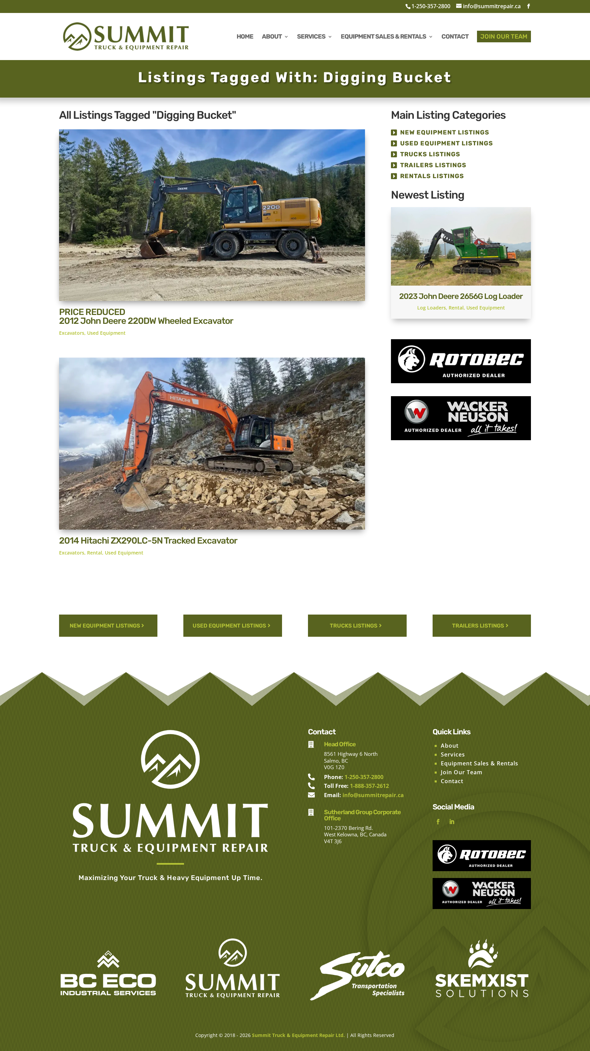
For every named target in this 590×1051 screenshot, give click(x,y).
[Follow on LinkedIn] (451, 821)
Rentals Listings (432, 176)
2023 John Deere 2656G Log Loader (461, 296)
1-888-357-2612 (369, 786)
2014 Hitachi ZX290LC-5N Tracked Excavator (148, 540)
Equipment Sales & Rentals (479, 763)
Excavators (71, 333)
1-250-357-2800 (430, 6)
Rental (94, 552)
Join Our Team (461, 772)
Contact (452, 781)
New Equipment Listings (444, 132)
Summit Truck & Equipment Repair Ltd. (298, 1035)
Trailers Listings (433, 165)
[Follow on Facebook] (438, 821)
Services (453, 754)
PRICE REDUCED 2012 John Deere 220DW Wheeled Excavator (146, 316)
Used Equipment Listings (446, 143)
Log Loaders (431, 307)
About (450, 745)
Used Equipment (106, 333)
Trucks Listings (430, 154)
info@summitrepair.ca (373, 795)
